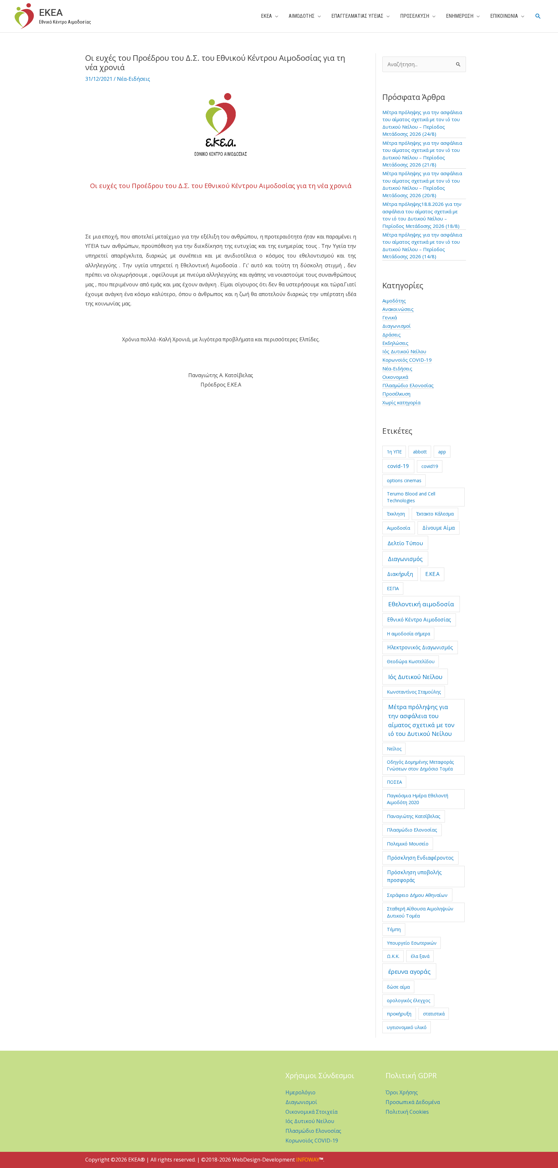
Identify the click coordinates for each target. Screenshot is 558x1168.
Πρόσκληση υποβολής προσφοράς (414, 876)
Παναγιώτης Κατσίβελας (413, 816)
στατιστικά (434, 1014)
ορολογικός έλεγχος (408, 1000)
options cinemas (404, 480)
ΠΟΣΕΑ (394, 782)
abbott (420, 452)
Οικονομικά (395, 377)
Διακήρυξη (400, 574)
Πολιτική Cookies (407, 1111)
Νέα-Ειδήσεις (133, 78)
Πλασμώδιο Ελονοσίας (408, 385)
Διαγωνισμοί (396, 326)
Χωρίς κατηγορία (401, 402)
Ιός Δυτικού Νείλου (404, 351)
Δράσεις (391, 334)
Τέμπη (394, 929)
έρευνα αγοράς (409, 971)
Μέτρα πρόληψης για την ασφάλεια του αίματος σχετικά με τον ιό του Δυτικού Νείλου (421, 720)
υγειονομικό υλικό (407, 1027)
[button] (538, 16)
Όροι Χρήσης (402, 1092)
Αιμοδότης (394, 300)
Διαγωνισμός (405, 559)
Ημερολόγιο (300, 1092)
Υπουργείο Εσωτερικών (412, 943)
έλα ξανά (420, 956)
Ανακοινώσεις (398, 309)
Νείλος (394, 749)
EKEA (51, 12)
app (442, 452)
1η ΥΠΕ (394, 452)
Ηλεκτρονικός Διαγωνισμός (420, 647)
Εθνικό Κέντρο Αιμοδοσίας (419, 619)
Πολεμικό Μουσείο (408, 843)
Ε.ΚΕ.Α (432, 574)
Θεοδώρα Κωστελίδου (411, 661)
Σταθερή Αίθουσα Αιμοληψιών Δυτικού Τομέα (420, 912)
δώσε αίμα (398, 986)
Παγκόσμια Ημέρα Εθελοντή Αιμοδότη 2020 (417, 799)
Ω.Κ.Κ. (393, 956)
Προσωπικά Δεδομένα (413, 1102)
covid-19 (398, 466)
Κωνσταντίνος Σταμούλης (414, 692)
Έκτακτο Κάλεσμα (435, 513)
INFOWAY (307, 1159)
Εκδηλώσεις (395, 343)
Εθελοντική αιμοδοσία (421, 604)
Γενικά (389, 317)
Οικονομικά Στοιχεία (311, 1111)
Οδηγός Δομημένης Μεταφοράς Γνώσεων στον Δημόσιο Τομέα (420, 765)
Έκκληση (396, 514)
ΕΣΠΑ (393, 588)
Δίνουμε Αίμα (438, 527)
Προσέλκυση (396, 393)
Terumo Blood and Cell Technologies (411, 497)
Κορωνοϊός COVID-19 (407, 359)
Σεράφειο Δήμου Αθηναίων (417, 895)
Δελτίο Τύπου (405, 543)
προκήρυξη (399, 1013)
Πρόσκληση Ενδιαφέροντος (420, 857)
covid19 (429, 466)
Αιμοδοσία (398, 528)
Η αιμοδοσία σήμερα (408, 634)
